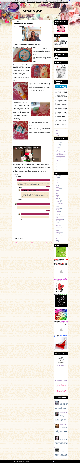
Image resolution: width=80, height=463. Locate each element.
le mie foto (58, 204)
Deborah (57, 209)
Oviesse (57, 195)
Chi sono (45, 1)
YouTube (57, 135)
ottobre (58, 144)
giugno (58, 145)
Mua (57, 222)
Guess (57, 187)
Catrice (57, 180)
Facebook (22, 1)
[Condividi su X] (16, 174)
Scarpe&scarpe (58, 228)
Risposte (20, 187)
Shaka (57, 230)
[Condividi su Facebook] (17, 174)
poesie (57, 183)
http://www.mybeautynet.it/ (61, 365)
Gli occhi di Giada (32, 11)
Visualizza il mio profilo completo (60, 46)
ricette (57, 185)
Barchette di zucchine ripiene (61, 154)
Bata (57, 206)
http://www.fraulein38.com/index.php (61, 380)
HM (56, 193)
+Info (67, 0)
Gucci (57, 214)
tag (56, 240)
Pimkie (57, 196)
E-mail (51, 1)
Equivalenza (58, 211)
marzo (58, 150)
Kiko (57, 177)
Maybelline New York (59, 219)
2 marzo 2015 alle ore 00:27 (27, 203)
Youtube (38, 1)
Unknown (20, 180)
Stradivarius (58, 200)
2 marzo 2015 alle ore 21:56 (34, 213)
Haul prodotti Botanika (23, 23)
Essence (57, 175)
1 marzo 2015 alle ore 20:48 (26, 180)
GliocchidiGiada (30, 26)
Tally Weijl (58, 201)
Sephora (57, 190)
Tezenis (57, 233)
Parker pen (58, 225)
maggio (58, 147)
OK (69, 0)
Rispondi (47, 186)
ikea (57, 238)
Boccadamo (58, 208)
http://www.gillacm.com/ (61, 393)
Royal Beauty (58, 227)
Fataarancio (20, 204)
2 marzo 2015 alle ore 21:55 (34, 190)
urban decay (58, 241)
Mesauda (57, 220)
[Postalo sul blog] (15, 174)
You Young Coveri (59, 203)
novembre (58, 142)
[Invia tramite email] (13, 174)
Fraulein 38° (58, 188)
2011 (57, 168)
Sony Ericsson (58, 232)
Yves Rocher (58, 235)
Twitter (65, 1)
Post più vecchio (49, 242)
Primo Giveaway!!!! (63, 401)
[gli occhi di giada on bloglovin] (61, 77)
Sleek (57, 198)
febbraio (58, 160)
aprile (58, 148)
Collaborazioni (31, 1)
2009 (57, 169)
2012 (57, 166)
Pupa (57, 182)
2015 (57, 141)
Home (57, 130)
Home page (14, 1)
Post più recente (14, 242)
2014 (57, 163)
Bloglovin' (58, 1)
